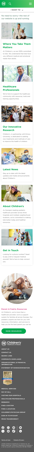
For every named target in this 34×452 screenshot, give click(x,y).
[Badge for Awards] (7, 378)
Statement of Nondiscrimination (15, 368)
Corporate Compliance (11, 359)
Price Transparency (10, 419)
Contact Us (6, 352)
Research (5, 402)
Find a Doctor (7, 405)
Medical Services (8, 389)
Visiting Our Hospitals (11, 395)
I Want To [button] (15, 10)
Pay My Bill (6, 392)
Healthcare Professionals (13, 399)
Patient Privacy (19, 440)
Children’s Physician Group (13, 412)
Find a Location (8, 409)
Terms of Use (5, 440)
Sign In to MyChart (9, 415)
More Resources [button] (14, 331)
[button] (30, 3)
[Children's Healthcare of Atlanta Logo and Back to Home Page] (3, 2)
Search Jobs (6, 356)
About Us (5, 349)
